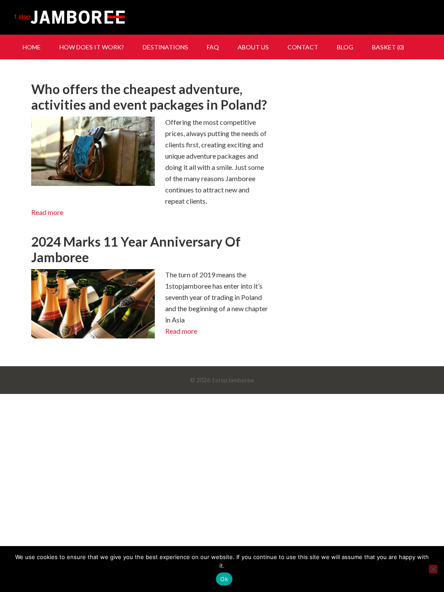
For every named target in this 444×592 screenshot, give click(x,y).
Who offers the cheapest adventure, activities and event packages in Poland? (149, 96)
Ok (224, 579)
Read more (47, 212)
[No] (433, 569)
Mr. (222, 17)
